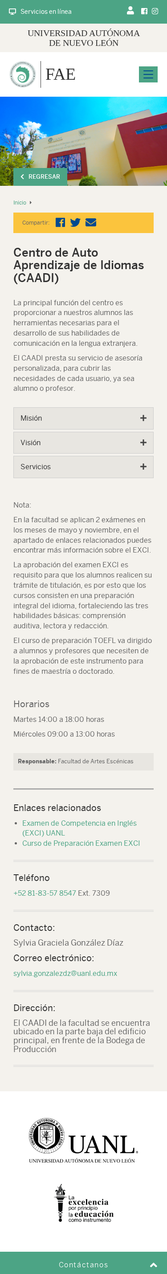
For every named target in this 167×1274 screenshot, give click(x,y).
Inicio (19, 203)
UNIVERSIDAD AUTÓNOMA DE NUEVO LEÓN (84, 38)
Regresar (44, 176)
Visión (30, 442)
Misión (31, 418)
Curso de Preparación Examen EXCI (81, 843)
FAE (60, 74)
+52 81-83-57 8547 (44, 893)
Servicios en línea (46, 11)
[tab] (83, 418)
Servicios (35, 467)
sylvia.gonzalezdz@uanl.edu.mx (65, 973)
